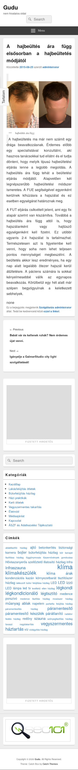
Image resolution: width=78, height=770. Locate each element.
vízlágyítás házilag (38, 629)
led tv (27, 588)
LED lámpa (13, 588)
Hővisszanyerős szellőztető (24, 562)
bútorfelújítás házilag (43, 552)
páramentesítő (60, 608)
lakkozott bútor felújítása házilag (33, 583)
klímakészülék (20, 572)
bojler (22, 552)
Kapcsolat (15, 520)
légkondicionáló (21, 593)
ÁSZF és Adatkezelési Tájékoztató (30, 525)
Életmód (14, 511)
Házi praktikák (18, 498)
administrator (50, 67)
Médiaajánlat (16, 516)
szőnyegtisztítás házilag (60, 618)
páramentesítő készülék (24, 613)
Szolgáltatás (46, 307)
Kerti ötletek (16, 502)
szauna (40, 618)
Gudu (10, 7)
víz (26, 629)
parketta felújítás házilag (59, 603)
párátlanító (54, 613)
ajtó (33, 547)
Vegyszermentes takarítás (25, 507)
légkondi (64, 587)
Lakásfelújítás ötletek (22, 489)
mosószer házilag (63, 598)
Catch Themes (50, 763)
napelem (38, 603)
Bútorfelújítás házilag (22, 493)
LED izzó (65, 582)
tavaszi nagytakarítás (19, 624)
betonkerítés (47, 547)
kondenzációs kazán (19, 578)
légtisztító (49, 593)
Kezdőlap (14, 484)
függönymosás (33, 557)
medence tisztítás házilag (35, 598)
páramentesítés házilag (21, 609)
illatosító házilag (55, 562)
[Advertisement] (39, 412)
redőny (27, 618)
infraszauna (15, 567)
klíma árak (60, 573)
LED (54, 582)
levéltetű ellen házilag (43, 588)
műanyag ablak (17, 603)
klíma (65, 566)
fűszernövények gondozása (58, 557)
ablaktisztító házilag (16, 547)
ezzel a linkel (51, 311)
